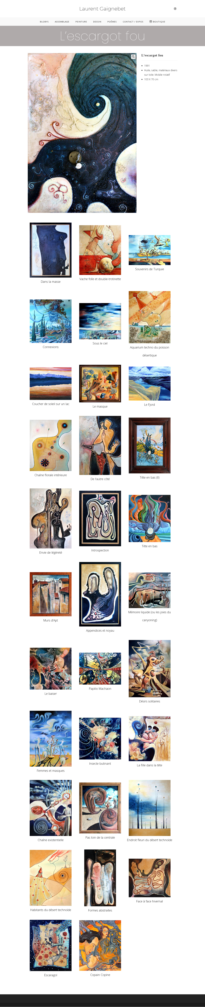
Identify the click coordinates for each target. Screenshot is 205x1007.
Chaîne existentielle (51, 840)
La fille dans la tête (149, 765)
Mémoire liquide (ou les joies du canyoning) (149, 616)
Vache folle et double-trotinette (100, 279)
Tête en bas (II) (149, 477)
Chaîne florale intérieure (50, 475)
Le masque (100, 406)
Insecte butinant (100, 763)
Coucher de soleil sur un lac (50, 404)
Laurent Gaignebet (102, 9)
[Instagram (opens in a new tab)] (175, 8)
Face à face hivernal (149, 901)
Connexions (51, 347)
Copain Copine (100, 975)
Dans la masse (51, 281)
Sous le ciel (100, 343)
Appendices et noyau (100, 630)
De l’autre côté (100, 479)
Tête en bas (149, 546)
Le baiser (51, 693)
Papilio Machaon (100, 688)
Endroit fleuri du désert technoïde (149, 840)
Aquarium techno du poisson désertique (149, 351)
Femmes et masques (51, 770)
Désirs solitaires (149, 701)
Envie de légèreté (50, 552)
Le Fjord (149, 404)
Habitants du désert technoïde (50, 910)
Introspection (100, 550)
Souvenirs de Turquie (149, 269)
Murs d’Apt (50, 620)
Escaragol (50, 975)
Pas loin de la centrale (100, 837)
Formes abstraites (100, 910)
